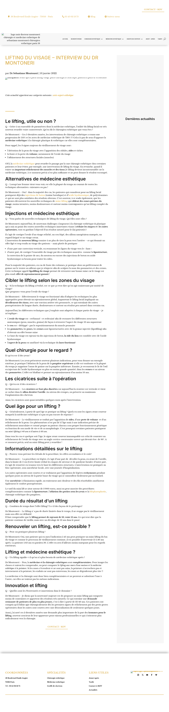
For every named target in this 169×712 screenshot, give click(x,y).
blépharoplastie (98, 491)
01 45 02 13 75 (72, 16)
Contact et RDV (95, 686)
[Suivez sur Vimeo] (156, 675)
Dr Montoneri (76, 39)
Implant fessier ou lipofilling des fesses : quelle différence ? (137, 267)
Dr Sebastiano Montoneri (24, 73)
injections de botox (35, 195)
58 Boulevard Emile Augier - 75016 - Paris (32, 16)
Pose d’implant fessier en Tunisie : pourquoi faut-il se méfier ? (139, 344)
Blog (93, 16)
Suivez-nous (113, 16)
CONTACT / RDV (153, 9)
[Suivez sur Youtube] (147, 675)
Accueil (65, 39)
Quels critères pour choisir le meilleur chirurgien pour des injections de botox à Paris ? (136, 187)
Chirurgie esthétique (92, 39)
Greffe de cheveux (133, 39)
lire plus (127, 157)
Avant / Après (150, 39)
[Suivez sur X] (142, 675)
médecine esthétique (24, 163)
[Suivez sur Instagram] (138, 675)
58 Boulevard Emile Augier (16, 678)
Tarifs (160, 39)
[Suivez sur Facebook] (151, 675)
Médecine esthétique (113, 39)
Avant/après (94, 678)
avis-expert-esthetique (63, 95)
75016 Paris (10, 682)
